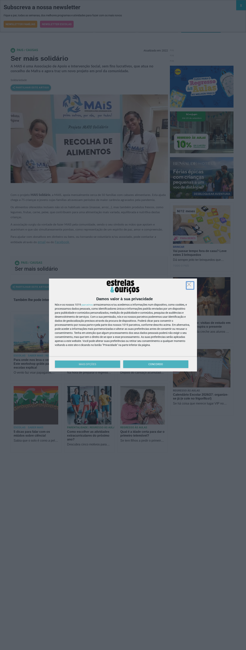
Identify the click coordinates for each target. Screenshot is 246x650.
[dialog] (123, 325)
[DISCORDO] (190, 285)
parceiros (87, 304)
